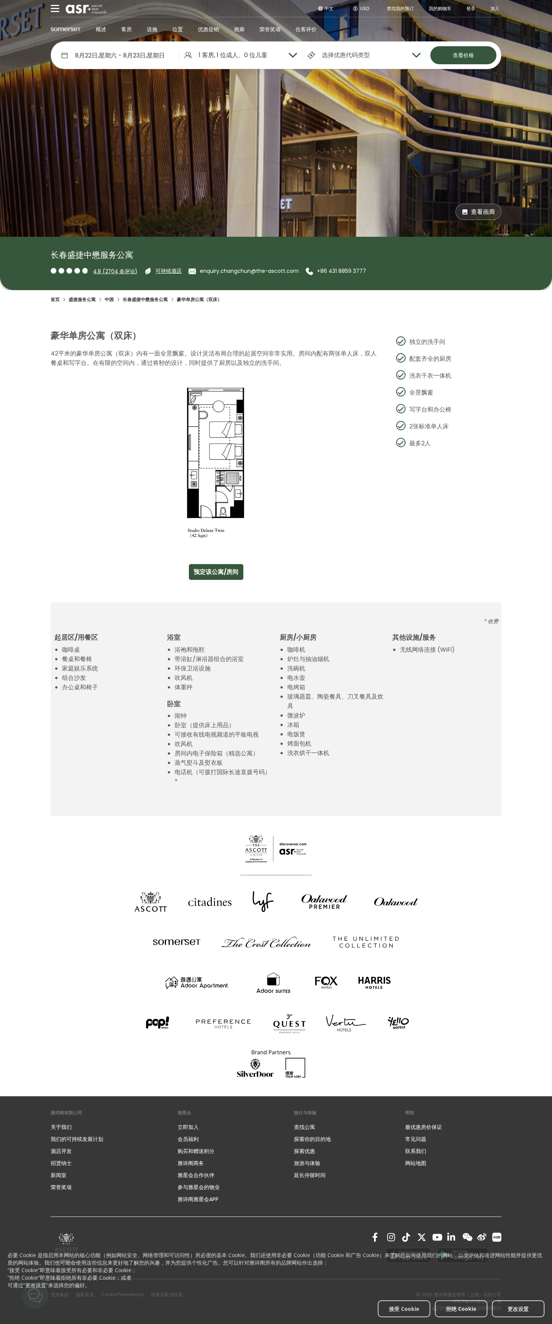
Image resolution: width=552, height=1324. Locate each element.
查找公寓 (304, 1127)
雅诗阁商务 (191, 1163)
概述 (101, 29)
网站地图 (415, 1163)
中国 (109, 299)
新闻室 (58, 1175)
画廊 (239, 29)
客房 (126, 29)
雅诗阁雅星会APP (198, 1199)
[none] (107, 1127)
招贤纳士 (61, 1163)
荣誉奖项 (270, 29)
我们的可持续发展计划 (77, 1139)
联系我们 (415, 1151)
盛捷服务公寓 (82, 299)
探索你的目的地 (312, 1139)
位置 (177, 29)
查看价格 (463, 55)
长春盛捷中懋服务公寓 (145, 299)
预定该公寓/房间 (216, 571)
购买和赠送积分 (196, 1151)
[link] (376, 1237)
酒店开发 (61, 1151)
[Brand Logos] (150, 901)
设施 (152, 29)
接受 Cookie (404, 1308)
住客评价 (306, 29)
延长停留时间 (310, 1175)
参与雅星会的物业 (199, 1187)
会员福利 (188, 1139)
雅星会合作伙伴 (196, 1175)
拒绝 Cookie (461, 1308)
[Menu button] (55, 8)
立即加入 (188, 1127)
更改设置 (518, 1308)
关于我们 (61, 1127)
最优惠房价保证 (423, 1127)
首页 (55, 299)
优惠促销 (208, 29)
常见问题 (415, 1139)
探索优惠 (304, 1151)
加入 (494, 8)
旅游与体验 (308, 1163)
